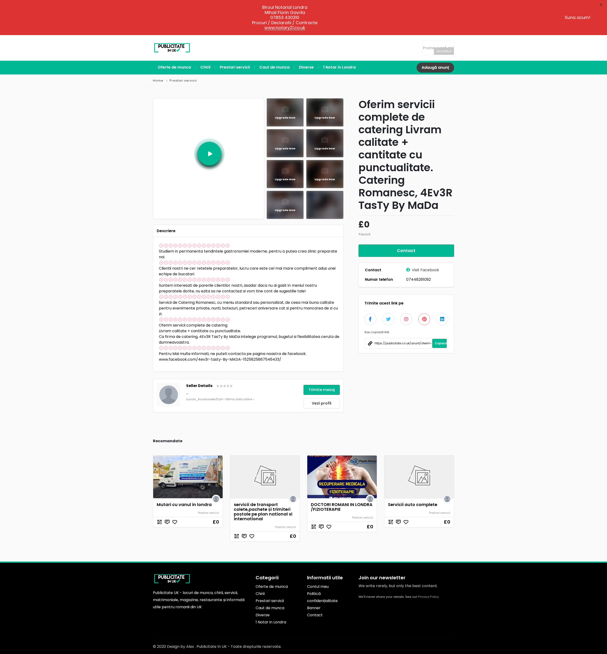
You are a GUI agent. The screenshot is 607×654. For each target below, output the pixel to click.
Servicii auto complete (412, 504)
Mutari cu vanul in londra (184, 504)
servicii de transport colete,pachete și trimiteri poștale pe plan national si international (263, 512)
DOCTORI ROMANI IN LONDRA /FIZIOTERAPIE (341, 507)
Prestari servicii (183, 80)
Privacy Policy (428, 597)
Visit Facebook (425, 270)
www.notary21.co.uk (284, 28)
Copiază (441, 343)
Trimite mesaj (321, 389)
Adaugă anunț (435, 67)
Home (158, 80)
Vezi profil (321, 403)
